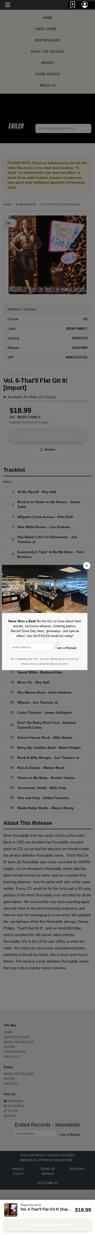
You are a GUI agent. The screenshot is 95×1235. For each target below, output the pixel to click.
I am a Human (66, 648)
